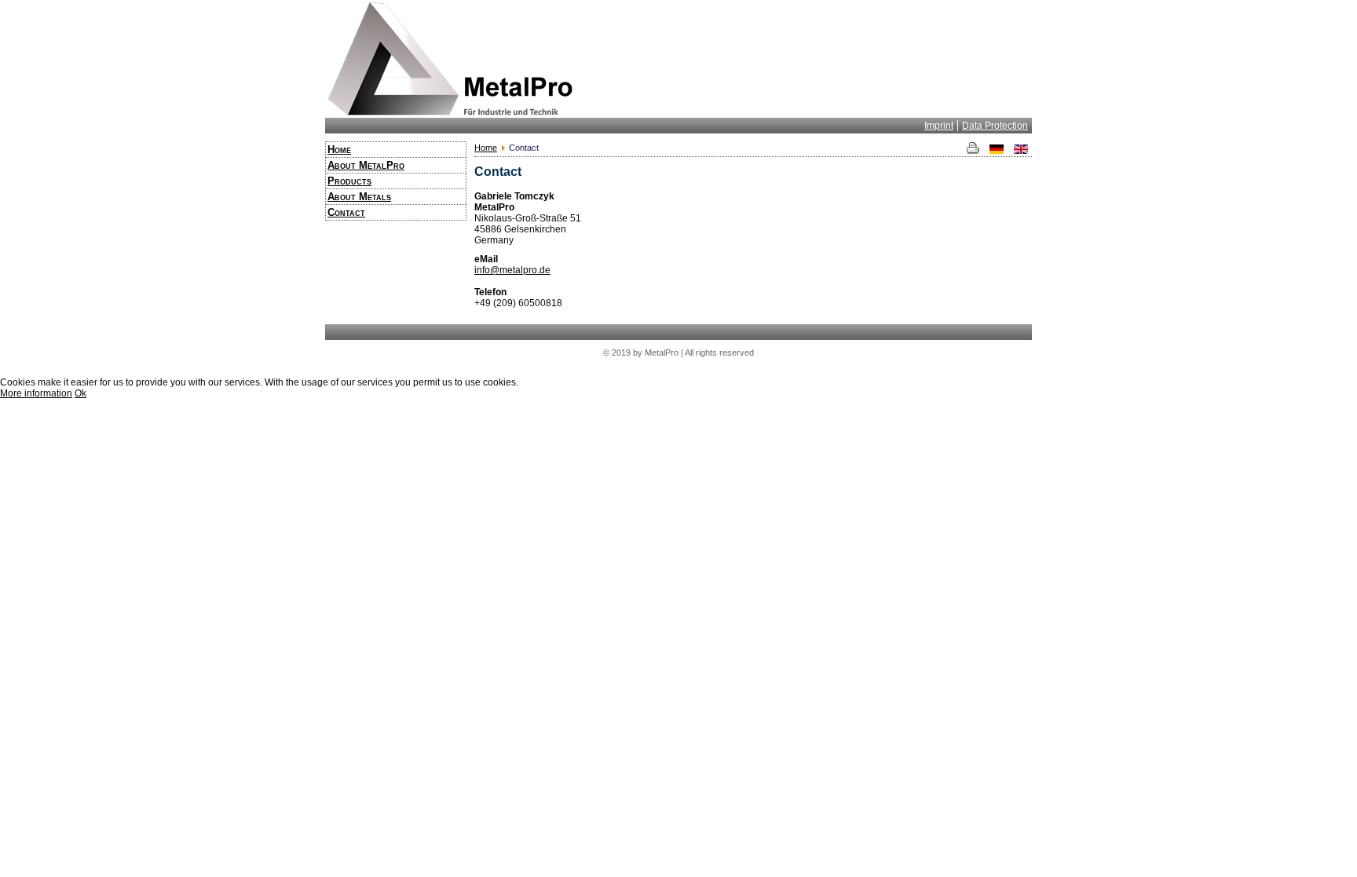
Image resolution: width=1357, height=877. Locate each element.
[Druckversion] (975, 150)
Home (339, 149)
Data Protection (995, 125)
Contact (346, 212)
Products (349, 181)
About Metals (359, 197)
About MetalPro (365, 165)
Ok (80, 393)
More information (36, 393)
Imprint (938, 125)
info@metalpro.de (512, 270)
